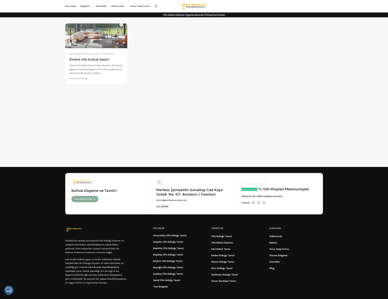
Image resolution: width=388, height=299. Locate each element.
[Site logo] (194, 6)
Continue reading (78, 78)
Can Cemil (77, 43)
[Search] (156, 6)
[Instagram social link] (264, 202)
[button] (8, 290)
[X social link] (258, 202)
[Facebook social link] (253, 202)
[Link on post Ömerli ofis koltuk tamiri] (96, 35)
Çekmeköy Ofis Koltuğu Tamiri (84, 53)
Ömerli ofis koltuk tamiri (89, 59)
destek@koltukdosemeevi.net (171, 200)
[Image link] (74, 229)
